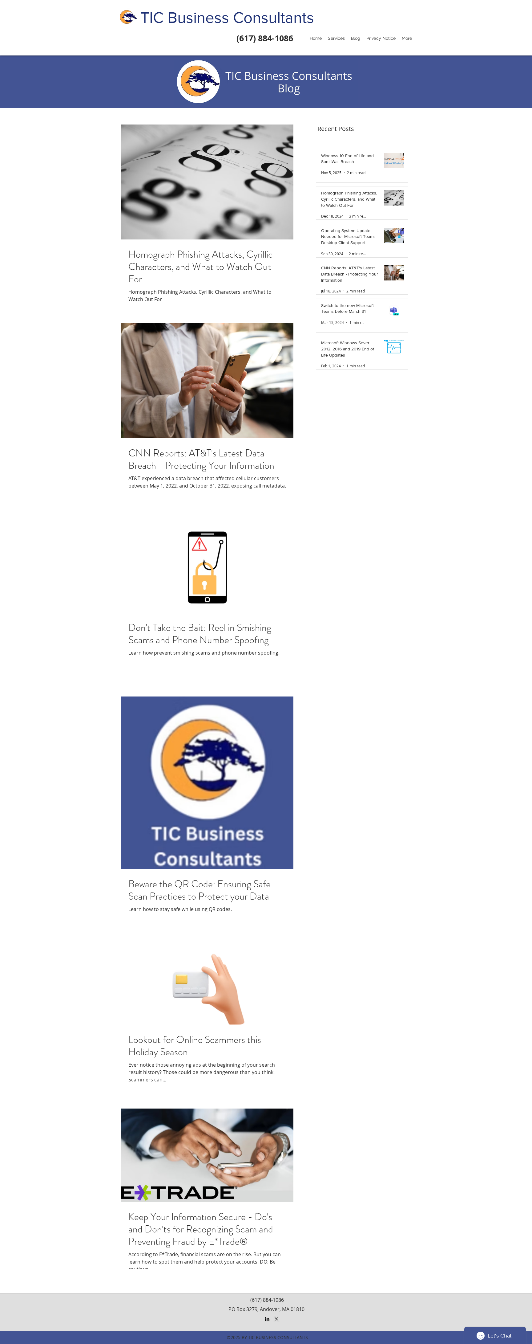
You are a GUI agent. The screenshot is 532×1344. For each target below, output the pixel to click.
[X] (276, 1319)
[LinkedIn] (267, 1319)
